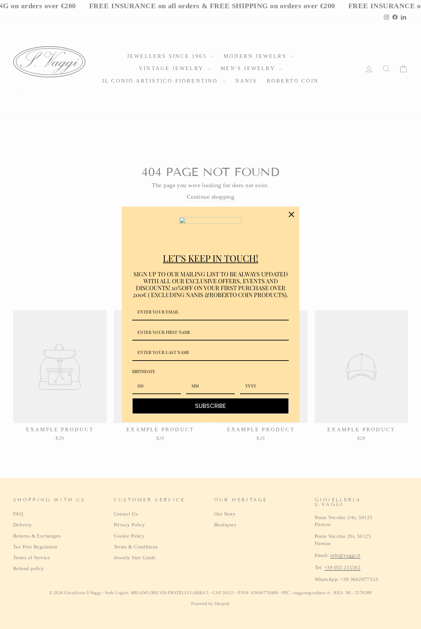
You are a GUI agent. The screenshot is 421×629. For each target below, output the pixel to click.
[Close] (291, 214)
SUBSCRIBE (210, 406)
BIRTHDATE (143, 371)
